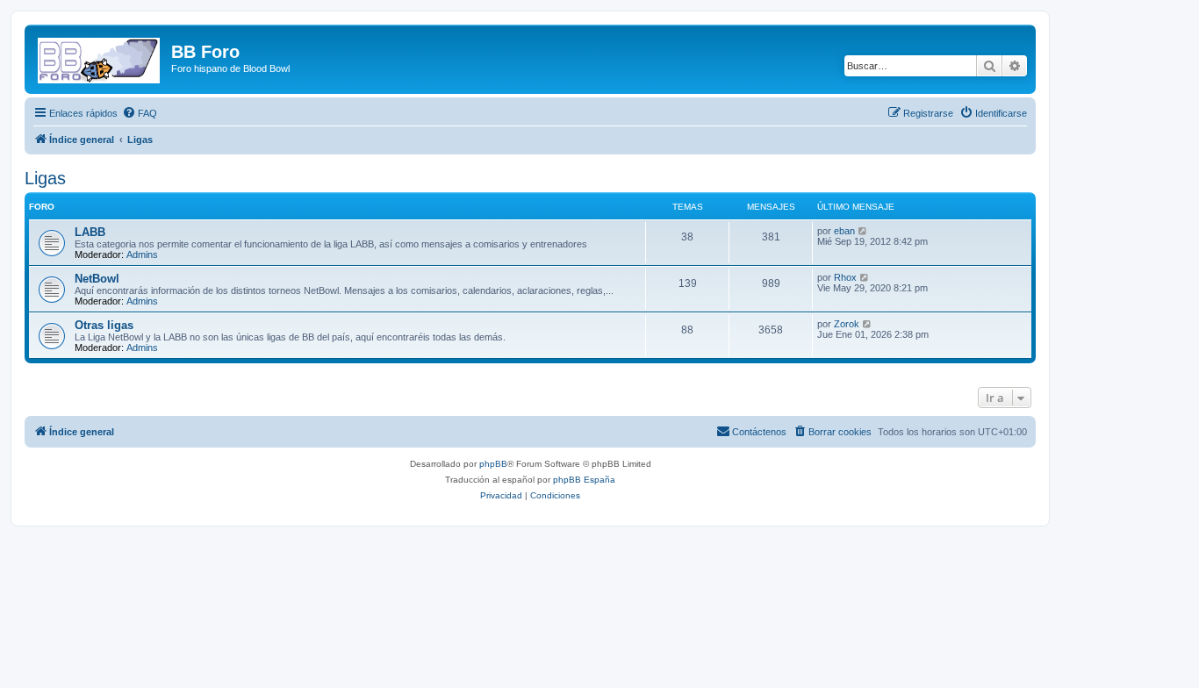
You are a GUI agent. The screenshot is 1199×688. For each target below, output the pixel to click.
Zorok (846, 324)
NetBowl (97, 278)
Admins (142, 254)
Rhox (845, 277)
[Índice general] (100, 57)
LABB (90, 232)
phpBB (493, 464)
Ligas (45, 178)
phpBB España (584, 479)
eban (844, 231)
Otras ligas (104, 325)
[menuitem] (139, 113)
